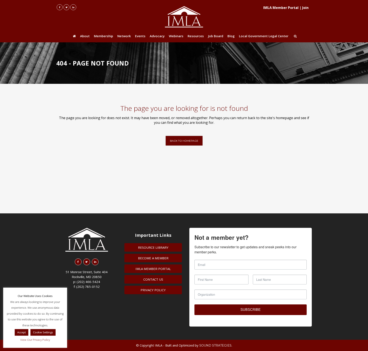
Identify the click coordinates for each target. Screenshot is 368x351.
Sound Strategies (215, 345)
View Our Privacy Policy (35, 340)
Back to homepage (184, 140)
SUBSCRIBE (250, 309)
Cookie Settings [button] (43, 332)
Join (305, 7)
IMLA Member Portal (281, 7)
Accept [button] (21, 332)
